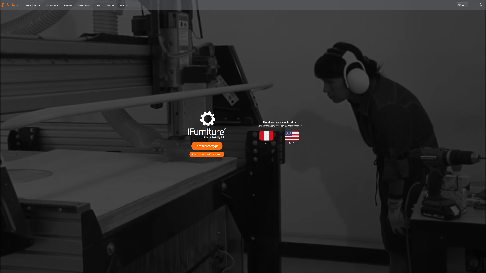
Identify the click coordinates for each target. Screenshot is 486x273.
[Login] (481, 5)
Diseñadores (84, 5)
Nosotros (124, 5)
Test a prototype (207, 146)
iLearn (98, 5)
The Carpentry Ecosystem (207, 154)
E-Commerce (52, 5)
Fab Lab (110, 5)
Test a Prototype (33, 5)
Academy (68, 5)
